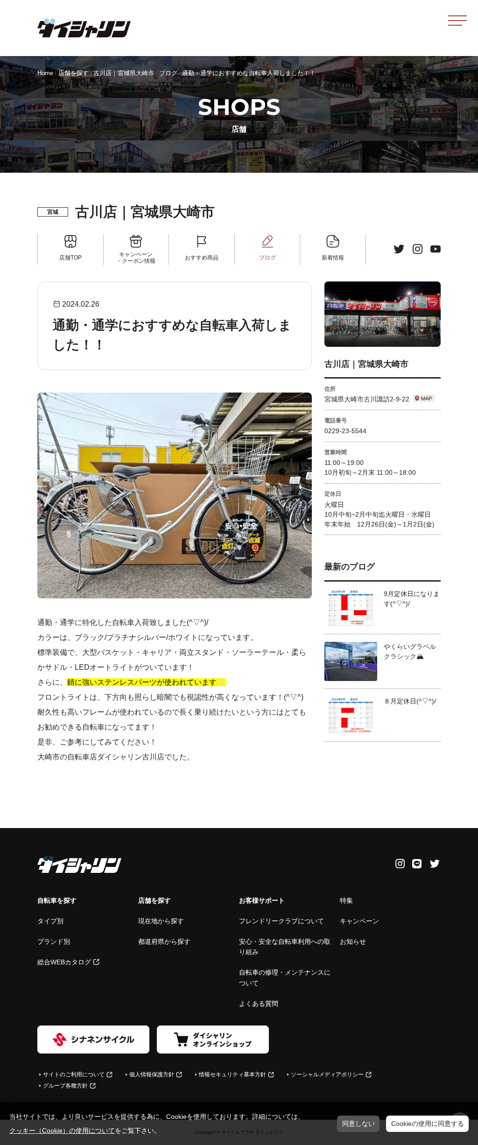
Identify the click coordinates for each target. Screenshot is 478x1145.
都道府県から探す (164, 941)
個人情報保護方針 (151, 1074)
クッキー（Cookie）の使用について (62, 1130)
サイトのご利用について (74, 1074)
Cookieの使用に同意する (427, 1123)
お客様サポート (262, 900)
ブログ (168, 73)
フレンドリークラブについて (281, 921)
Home (45, 73)
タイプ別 (50, 921)
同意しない (358, 1123)
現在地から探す (161, 921)
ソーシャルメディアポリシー (327, 1074)
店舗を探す (73, 73)
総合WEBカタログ (64, 962)
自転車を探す (57, 900)
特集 (346, 900)
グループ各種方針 (65, 1085)
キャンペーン (359, 921)
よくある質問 (258, 1003)
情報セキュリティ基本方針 (232, 1074)
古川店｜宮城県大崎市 (123, 73)
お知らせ (353, 941)
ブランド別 (53, 941)
